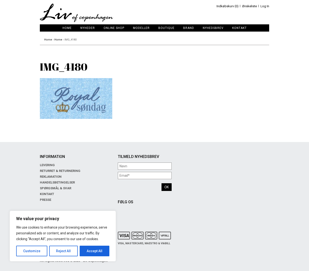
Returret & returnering (60, 171)
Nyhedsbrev (213, 28)
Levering (47, 165)
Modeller (141, 28)
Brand (188, 28)
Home (67, 28)
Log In (264, 6)
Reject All (63, 251)
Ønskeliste (249, 6)
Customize (31, 251)
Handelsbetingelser (57, 182)
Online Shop (114, 28)
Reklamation (51, 176)
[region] (63, 236)
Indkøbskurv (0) (228, 6)
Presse (45, 200)
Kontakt (239, 28)
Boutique (166, 28)
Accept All (94, 251)
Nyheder (87, 28)
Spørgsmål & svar (55, 188)
